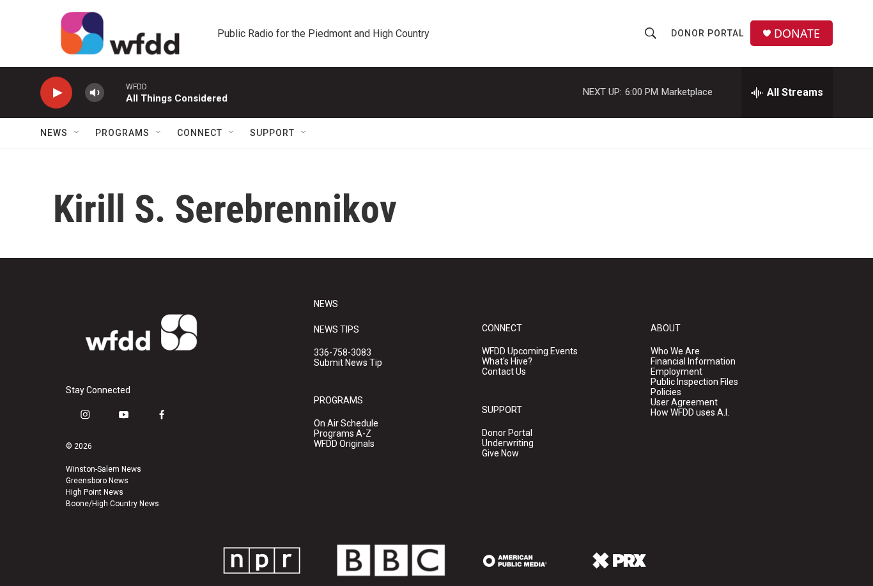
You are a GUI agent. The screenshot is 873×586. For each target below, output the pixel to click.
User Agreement (684, 402)
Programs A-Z (342, 434)
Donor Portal (707, 33)
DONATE (797, 33)
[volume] (94, 93)
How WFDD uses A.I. (690, 412)
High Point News (94, 492)
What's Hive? (507, 361)
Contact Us (504, 372)
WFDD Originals (344, 444)
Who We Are (675, 351)
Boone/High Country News (112, 503)
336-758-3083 (342, 352)
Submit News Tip (348, 363)
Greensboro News (97, 480)
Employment (676, 372)
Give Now (500, 453)
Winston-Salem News (103, 469)
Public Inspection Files (694, 382)
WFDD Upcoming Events (530, 351)
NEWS (326, 304)
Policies (666, 392)
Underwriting (508, 443)
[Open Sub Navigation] (77, 133)
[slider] (115, 92)
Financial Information (693, 361)
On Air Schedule (346, 423)
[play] (56, 93)
